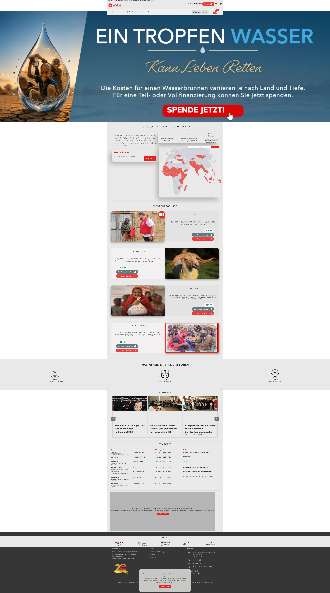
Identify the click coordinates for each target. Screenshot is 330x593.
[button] (25, 66)
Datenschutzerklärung (157, 552)
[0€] (217, 12)
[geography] (181, 181)
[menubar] (132, 12)
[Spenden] (150, 156)
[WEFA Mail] (199, 3)
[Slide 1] (165, 120)
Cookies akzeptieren (163, 513)
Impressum (153, 557)
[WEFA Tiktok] (188, 3)
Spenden (207, 4)
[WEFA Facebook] (192, 3)
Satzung (152, 554)
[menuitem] (116, 12)
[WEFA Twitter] (197, 3)
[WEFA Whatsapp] (202, 573)
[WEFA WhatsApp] (201, 3)
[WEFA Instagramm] (190, 3)
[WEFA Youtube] (195, 3)
